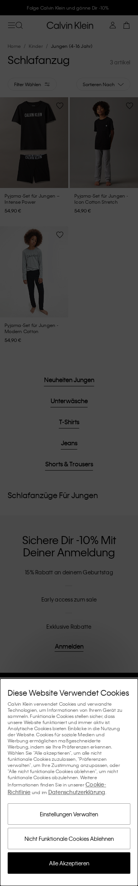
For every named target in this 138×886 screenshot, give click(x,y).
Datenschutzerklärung (76, 791)
